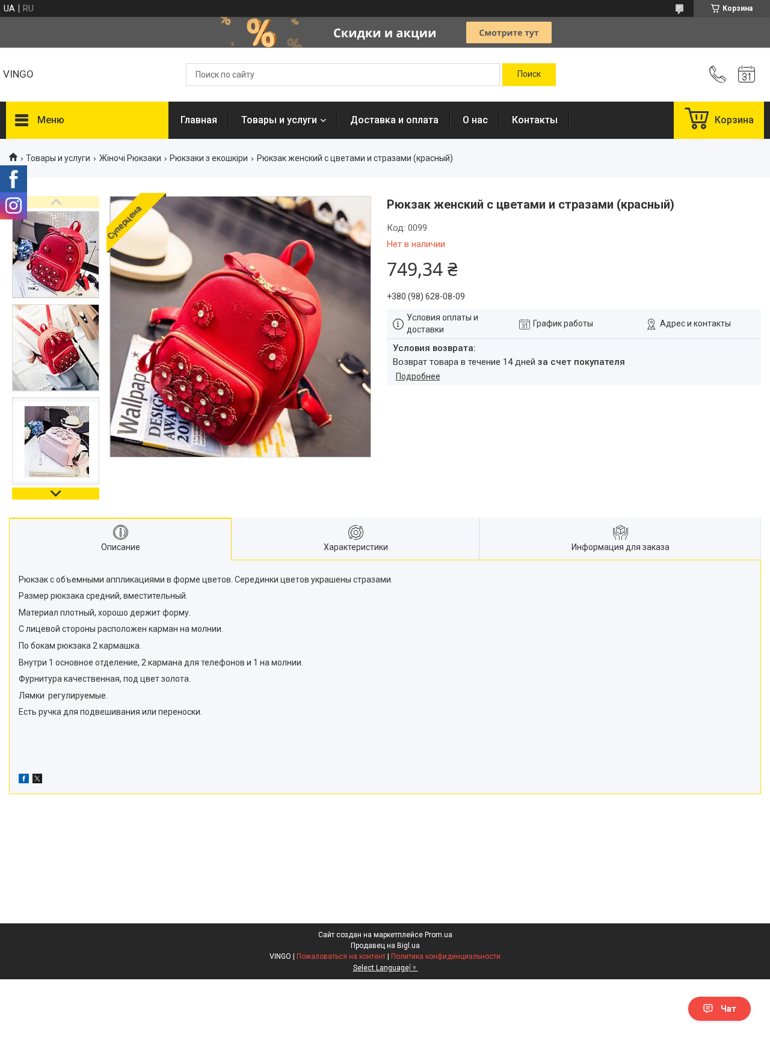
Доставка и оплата (394, 120)
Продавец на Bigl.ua (385, 945)
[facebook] (24, 780)
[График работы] (746, 75)
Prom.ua (438, 935)
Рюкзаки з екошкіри (209, 158)
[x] (37, 780)
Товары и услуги (279, 120)
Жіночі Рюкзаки (130, 158)
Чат (728, 1009)
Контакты (535, 120)
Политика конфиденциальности (445, 956)
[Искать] (529, 74)
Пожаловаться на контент (341, 956)
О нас (475, 120)
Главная (198, 120)
